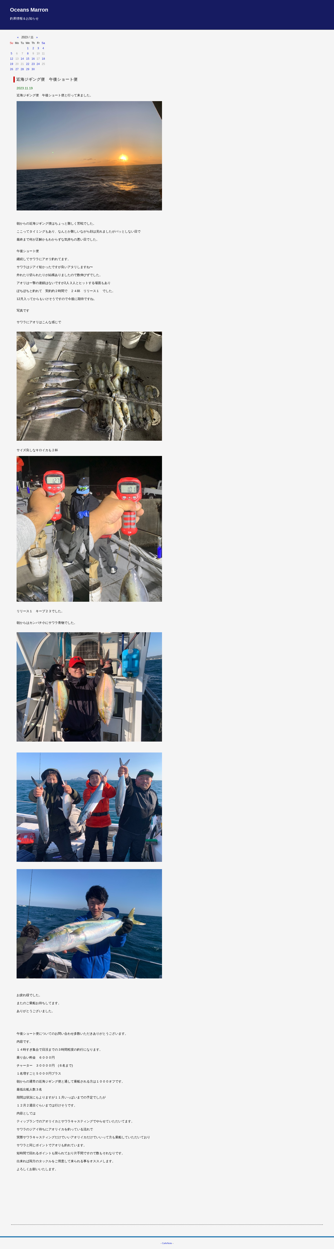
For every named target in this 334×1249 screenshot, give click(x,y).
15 (27, 58)
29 (27, 69)
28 (22, 69)
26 (11, 69)
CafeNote (167, 1243)
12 (11, 58)
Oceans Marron (29, 10)
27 (17, 69)
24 (38, 64)
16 (33, 58)
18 (43, 58)
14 (22, 58)
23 (33, 64)
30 (33, 69)
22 (27, 64)
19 (11, 64)
